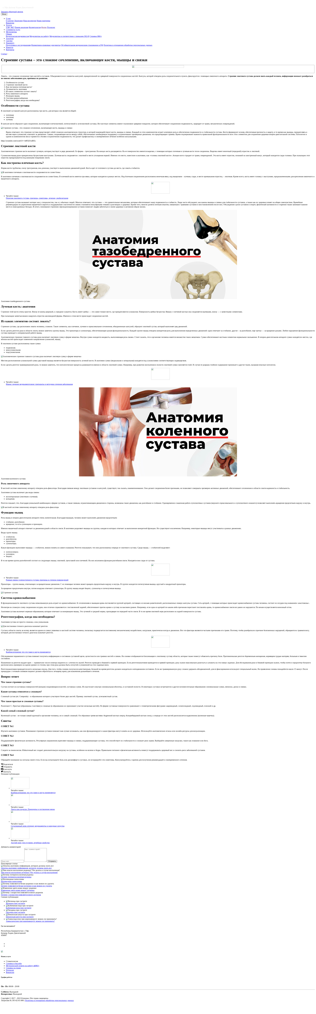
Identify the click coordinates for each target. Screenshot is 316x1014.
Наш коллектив (29, 21)
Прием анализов (21, 27)
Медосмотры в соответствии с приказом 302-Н (69, 36)
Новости (9, 47)
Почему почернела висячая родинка (16, 877)
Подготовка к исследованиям (18, 45)
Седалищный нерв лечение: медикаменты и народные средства (37, 826)
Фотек (44, 27)
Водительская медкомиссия (17, 36)
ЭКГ (12, 27)
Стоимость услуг (13, 30)
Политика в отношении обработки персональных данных (128, 45)
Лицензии (18, 21)
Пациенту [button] (10, 43)
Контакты (10, 50)
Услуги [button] (9, 25)
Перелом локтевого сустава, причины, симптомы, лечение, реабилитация (37, 198)
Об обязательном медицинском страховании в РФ (82, 45)
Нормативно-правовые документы (45, 45)
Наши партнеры (43, 21)
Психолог (51, 27)
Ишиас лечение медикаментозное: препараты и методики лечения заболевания (39, 384)
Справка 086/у (96, 36)
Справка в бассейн (14, 963)
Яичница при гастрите (15, 903)
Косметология (35, 27)
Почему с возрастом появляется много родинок (21, 895)
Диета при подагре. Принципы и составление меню (33, 809)
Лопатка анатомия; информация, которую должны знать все (26, 868)
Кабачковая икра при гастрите (18, 908)
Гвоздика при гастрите (15, 912)
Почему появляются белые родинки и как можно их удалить (26, 886)
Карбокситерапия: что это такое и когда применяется (28, 652)
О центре (10, 21)
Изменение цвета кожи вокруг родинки (17, 890)
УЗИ (8, 27)
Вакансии (10, 23)
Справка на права (13, 968)
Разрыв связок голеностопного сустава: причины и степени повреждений (37, 580)
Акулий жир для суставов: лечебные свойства (30, 843)
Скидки (9, 41)
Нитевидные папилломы (11, 881)
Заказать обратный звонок (12, 12)
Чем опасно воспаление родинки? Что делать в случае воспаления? (29, 872)
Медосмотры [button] (11, 32)
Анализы (10, 38)
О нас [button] (8, 18)
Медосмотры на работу (39, 36)
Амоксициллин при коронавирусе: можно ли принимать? (30, 921)
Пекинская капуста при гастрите (20, 917)
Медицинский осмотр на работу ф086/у (22, 966)
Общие (9, 34)
